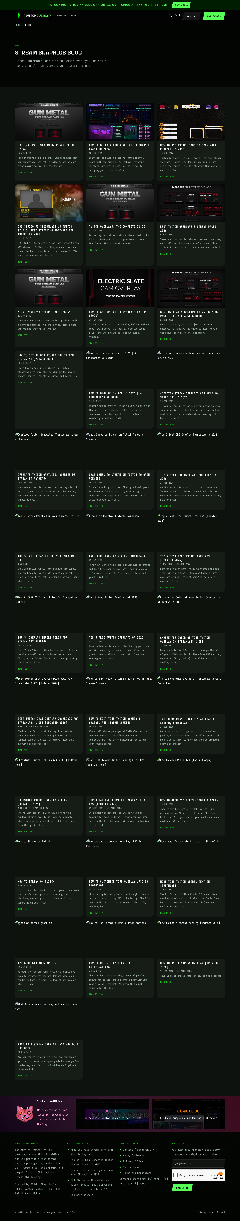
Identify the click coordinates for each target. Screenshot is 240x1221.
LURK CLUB (54, 1189)
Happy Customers (133, 1155)
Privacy (201, 1212)
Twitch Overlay (42, 1149)
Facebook (143, 1149)
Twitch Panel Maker (28, 1193)
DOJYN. (35, 1184)
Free (73, 15)
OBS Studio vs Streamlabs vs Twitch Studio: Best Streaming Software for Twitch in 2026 (91, 1185)
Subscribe (182, 1187)
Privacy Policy (133, 1161)
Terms (211, 1212)
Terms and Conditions (137, 1173)
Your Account (131, 1167)
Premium (62, 15)
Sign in (191, 15)
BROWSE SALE (181, 5)
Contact (128, 1149)
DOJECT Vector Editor (29, 1189)
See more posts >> (83, 1195)
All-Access (214, 15)
